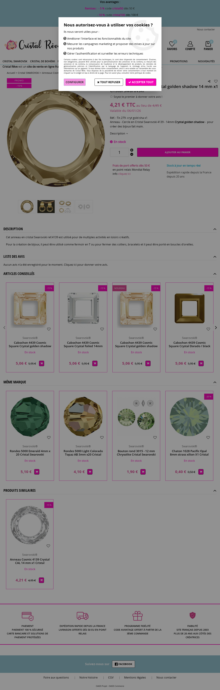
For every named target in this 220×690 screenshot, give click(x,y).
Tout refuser (110, 82)
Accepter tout (142, 82)
